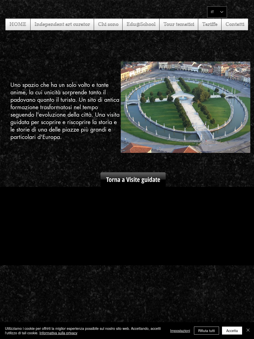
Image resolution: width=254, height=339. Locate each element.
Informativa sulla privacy (58, 332)
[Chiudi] (248, 330)
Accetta (232, 330)
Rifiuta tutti (206, 330)
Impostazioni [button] (180, 330)
